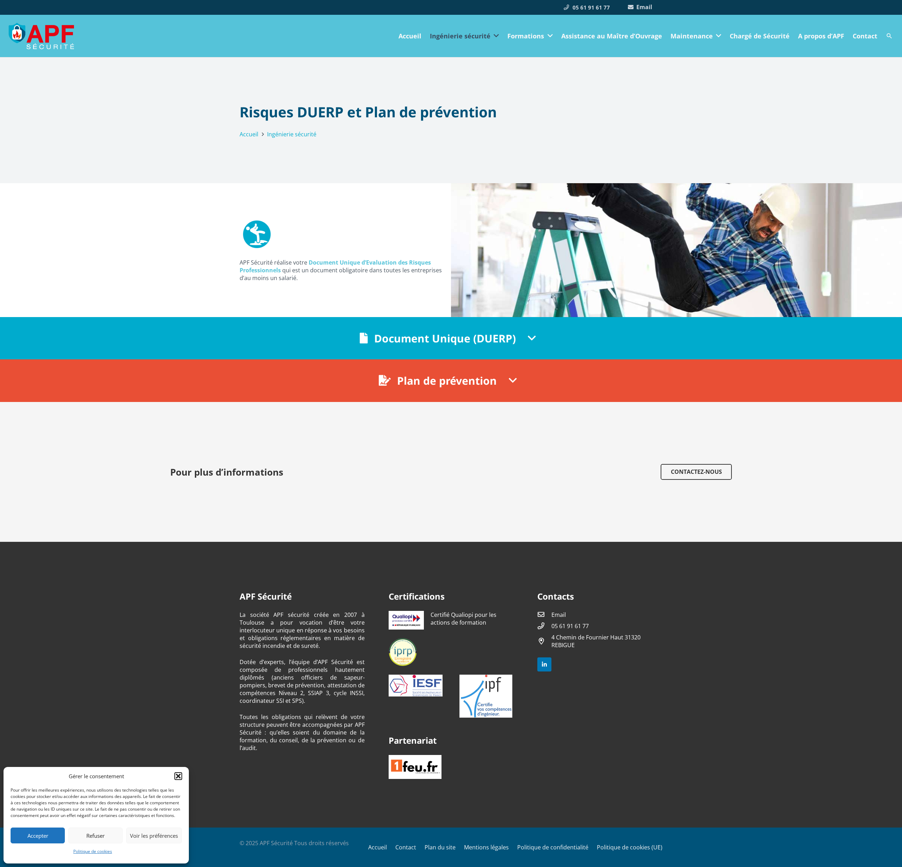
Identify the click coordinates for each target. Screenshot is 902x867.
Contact (405, 847)
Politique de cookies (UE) (629, 847)
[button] (178, 776)
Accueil (377, 847)
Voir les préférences (154, 835)
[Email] (544, 615)
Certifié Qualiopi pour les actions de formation (463, 618)
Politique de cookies (92, 851)
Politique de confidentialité (552, 847)
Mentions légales (486, 847)
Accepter (37, 835)
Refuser (95, 835)
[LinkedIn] (544, 664)
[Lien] (41, 36)
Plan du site (440, 847)
